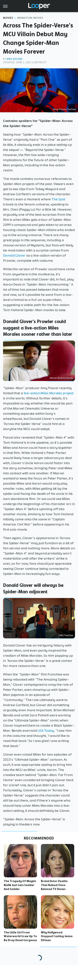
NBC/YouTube (66, 635)
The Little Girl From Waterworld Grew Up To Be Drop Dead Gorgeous (20, 936)
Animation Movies (30, 18)
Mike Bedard (15, 59)
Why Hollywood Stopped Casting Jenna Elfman (57, 936)
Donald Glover (14, 255)
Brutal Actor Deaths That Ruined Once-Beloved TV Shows (54, 885)
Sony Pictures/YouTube (64, 109)
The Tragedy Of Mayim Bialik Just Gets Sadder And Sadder (20, 885)
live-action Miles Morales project (49, 393)
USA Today (46, 730)
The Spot (58, 199)
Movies (8, 18)
